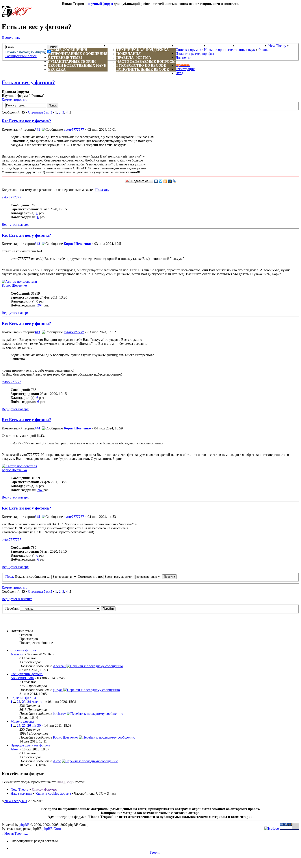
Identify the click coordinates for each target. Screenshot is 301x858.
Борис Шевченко (77, 244)
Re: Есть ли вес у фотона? (26, 121)
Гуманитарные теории (72, 61)
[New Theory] (17, 16)
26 (29, 725)
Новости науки (192, 46)
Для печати (184, 57)
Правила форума (133, 57)
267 (40, 305)
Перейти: (12, 608)
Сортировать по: (91, 576)
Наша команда (21, 793)
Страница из (40, 112)
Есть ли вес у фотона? (28, 82)
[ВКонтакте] (156, 181)
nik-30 (36, 725)
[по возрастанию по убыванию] (156, 576)
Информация (121, 46)
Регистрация (185, 69)
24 (29, 702)
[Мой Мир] (170, 181)
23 (24, 702)
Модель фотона (22, 721)
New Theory (277, 46)
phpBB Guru (52, 828)
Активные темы (65, 57)
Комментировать (14, 99)
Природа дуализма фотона (30, 745)
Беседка (57, 69)
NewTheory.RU (15, 801)
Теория (155, 852)
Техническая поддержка (142, 49)
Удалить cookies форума (53, 793)
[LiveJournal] (174, 181)
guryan (58, 690)
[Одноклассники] (165, 181)
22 (18, 702)
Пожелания (128, 53)
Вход (179, 73)
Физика (263, 49)
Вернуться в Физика (17, 599)
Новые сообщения (67, 49)
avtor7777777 (74, 129)
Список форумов (188, 49)
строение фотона (23, 650)
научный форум (100, 4)
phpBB (24, 825)
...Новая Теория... (15, 833)
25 (24, 725)
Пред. (9, 576)
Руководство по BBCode (141, 65)
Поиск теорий (222, 46)
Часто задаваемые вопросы (146, 61)
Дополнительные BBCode (142, 69)
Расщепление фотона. (27, 674)
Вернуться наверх (15, 224)
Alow (15, 749)
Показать (102, 190)
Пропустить (11, 37)
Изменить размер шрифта (195, 53)
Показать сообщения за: (33, 576)
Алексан (17, 654)
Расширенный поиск (21, 56)
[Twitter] (160, 181)
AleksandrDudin (22, 678)
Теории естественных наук (77, 65)
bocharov (59, 713)
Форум (46, 46)
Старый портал (252, 46)
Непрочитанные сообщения (78, 53)
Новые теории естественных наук (229, 49)
